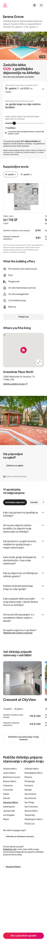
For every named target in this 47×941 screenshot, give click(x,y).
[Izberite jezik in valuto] (34, 5)
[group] (24, 110)
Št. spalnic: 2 (26, 174)
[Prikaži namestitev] (22, 695)
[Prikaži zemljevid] (23, 350)
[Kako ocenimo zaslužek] (11, 239)
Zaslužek (34, 502)
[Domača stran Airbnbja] (5, 5)
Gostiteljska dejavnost (15, 502)
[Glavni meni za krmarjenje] (41, 5)
